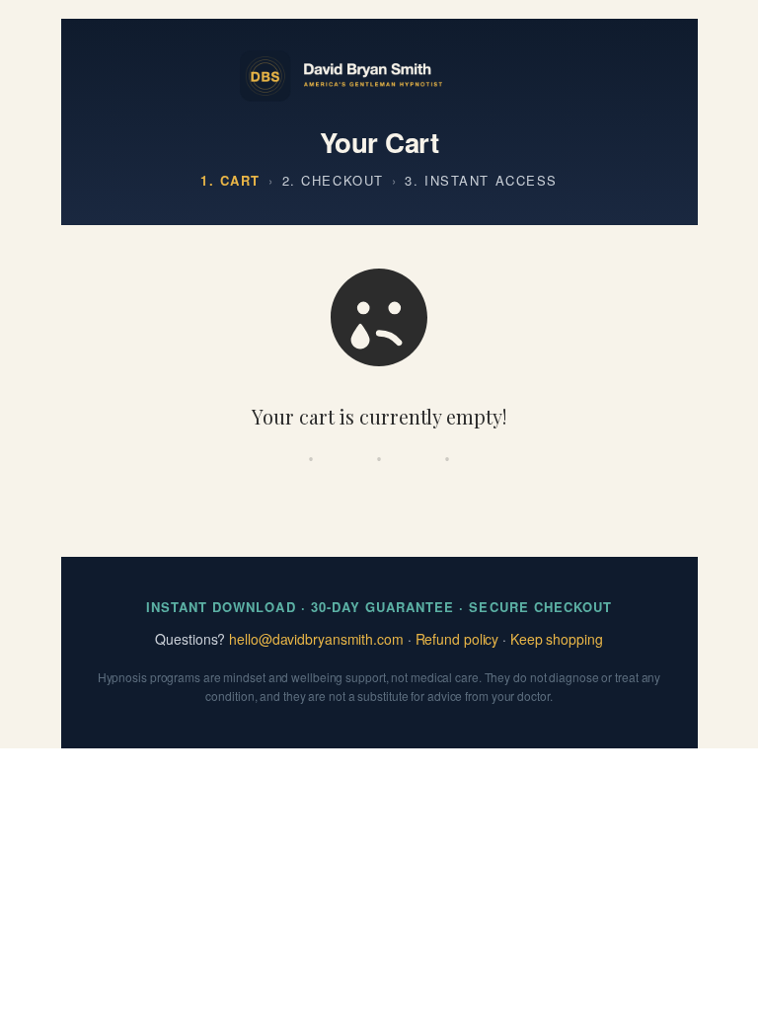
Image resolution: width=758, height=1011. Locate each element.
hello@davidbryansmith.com (316, 639)
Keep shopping (556, 639)
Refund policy (457, 639)
